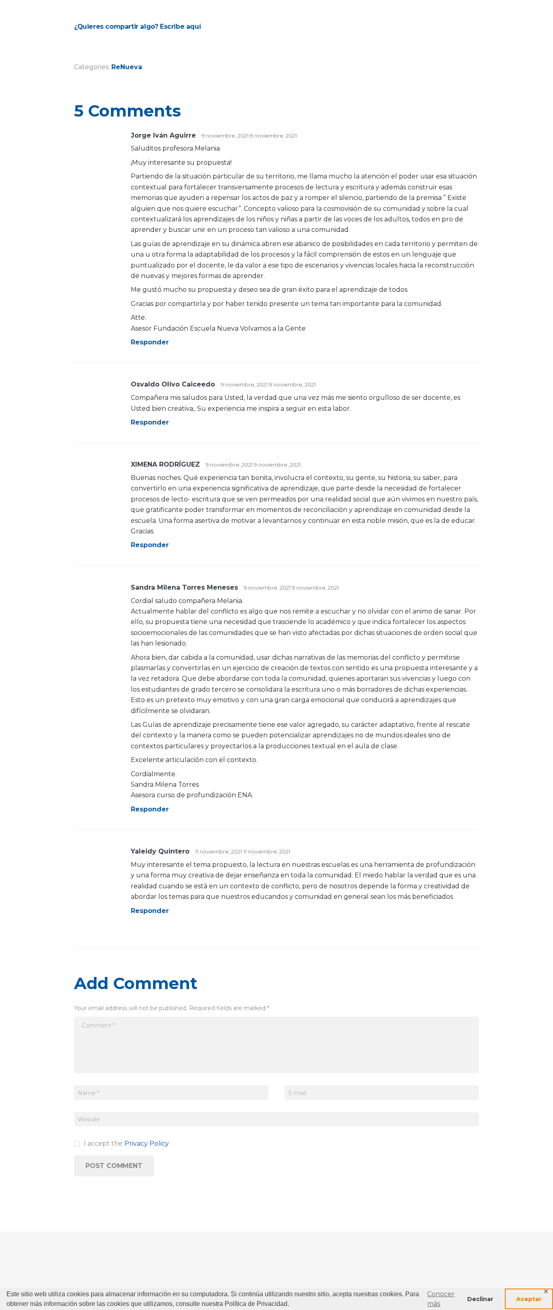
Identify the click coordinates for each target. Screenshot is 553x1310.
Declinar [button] (480, 1299)
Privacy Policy (146, 1143)
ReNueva (126, 67)
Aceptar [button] (529, 1299)
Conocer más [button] (441, 1299)
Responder (150, 342)
